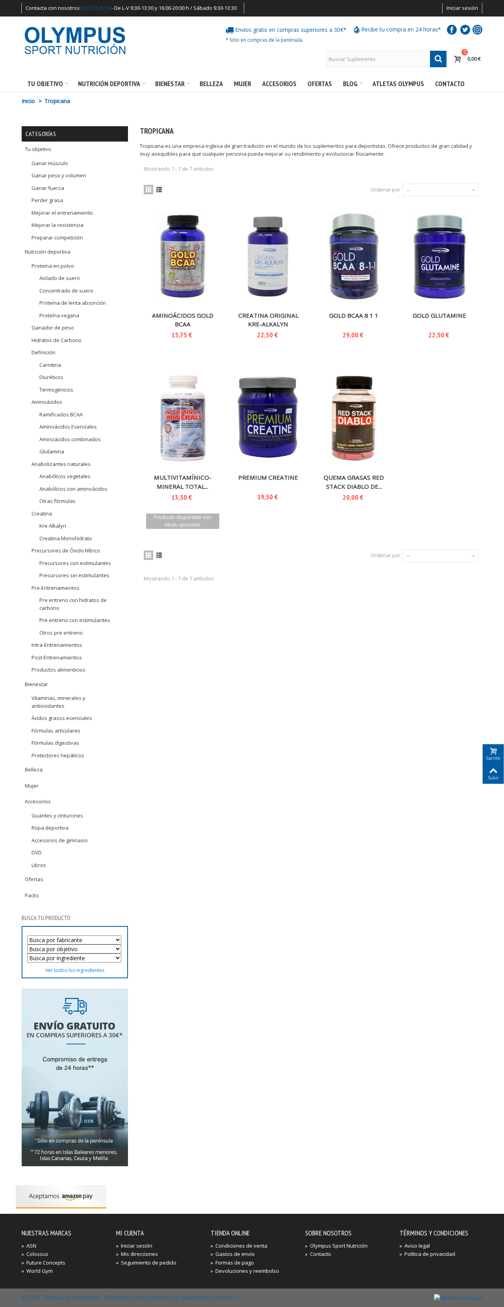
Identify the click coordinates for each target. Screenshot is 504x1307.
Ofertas (320, 83)
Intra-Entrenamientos (57, 644)
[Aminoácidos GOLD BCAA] (183, 256)
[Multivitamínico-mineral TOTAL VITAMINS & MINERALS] (183, 418)
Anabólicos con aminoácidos (73, 488)
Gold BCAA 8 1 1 (353, 315)
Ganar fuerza (48, 187)
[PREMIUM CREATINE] (269, 418)
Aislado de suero (59, 278)
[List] (159, 189)
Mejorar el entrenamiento (62, 212)
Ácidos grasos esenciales (62, 718)
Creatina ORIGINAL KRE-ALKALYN (268, 319)
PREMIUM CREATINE (268, 477)
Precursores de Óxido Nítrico (66, 550)
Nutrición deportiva (109, 83)
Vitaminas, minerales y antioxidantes (58, 701)
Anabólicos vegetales (65, 476)
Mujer (242, 83)
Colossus (35, 1253)
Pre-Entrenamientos (56, 587)
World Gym (37, 1270)
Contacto (450, 83)
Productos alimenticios (58, 669)
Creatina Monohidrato (65, 538)
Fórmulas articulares (56, 730)
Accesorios (279, 83)
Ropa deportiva (50, 827)
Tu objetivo (45, 83)
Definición (44, 352)
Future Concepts (43, 1262)
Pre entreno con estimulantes (74, 620)
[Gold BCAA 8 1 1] (354, 256)
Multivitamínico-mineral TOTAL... (182, 481)
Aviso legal (415, 1245)
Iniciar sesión (462, 7)
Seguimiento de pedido (146, 1262)
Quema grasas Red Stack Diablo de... (354, 481)
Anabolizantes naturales (61, 464)
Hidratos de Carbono (57, 340)
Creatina (42, 513)
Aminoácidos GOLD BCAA (182, 319)
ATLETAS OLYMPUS (398, 83)
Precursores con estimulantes (75, 563)
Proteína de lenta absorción (72, 302)
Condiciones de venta (239, 1245)
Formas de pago (232, 1262)
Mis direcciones (137, 1253)
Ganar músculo (50, 163)
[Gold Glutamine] (440, 256)
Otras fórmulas (57, 500)
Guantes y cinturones (57, 815)
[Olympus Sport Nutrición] (75, 40)
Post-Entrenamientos (57, 657)
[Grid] (148, 189)
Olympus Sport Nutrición (336, 1245)
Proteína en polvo (53, 265)
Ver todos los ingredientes (74, 970)
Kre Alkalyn (52, 525)
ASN (29, 1245)
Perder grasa (47, 200)
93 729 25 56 (96, 7)
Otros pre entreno (61, 632)
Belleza (211, 83)
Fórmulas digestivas (55, 742)
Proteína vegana (59, 315)
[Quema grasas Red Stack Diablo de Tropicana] (354, 418)
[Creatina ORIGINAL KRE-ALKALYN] (269, 256)
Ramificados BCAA (61, 414)
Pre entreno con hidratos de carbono (73, 603)
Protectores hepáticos (58, 755)
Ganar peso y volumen (59, 175)
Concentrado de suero (66, 290)
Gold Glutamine (439, 315)
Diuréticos (51, 377)
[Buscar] (438, 59)
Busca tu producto (46, 918)
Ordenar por (385, 189)
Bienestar (170, 83)
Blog (350, 83)
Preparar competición (57, 237)
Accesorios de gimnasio (60, 840)
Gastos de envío (233, 1253)
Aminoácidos (47, 401)
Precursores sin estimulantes (74, 575)
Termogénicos (56, 389)
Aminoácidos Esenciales (68, 426)
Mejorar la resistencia (57, 224)
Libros (39, 865)
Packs (32, 895)
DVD (37, 852)
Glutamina (51, 451)
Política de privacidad (427, 1253)
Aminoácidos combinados (70, 439)
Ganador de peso (53, 327)
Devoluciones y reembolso (245, 1270)
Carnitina (50, 364)
